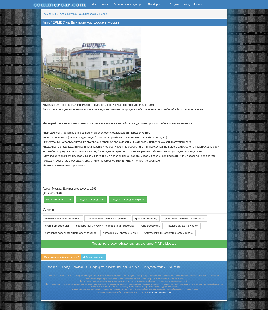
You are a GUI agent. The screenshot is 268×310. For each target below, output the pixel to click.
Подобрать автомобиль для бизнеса (114, 267)
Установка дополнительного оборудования (70, 232)
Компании (50, 13)
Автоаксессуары (150, 225)
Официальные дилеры (128, 4)
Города (65, 267)
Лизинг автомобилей (57, 225)
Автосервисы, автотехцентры (120, 232)
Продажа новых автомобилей (62, 218)
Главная (51, 267)
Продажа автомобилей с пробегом (107, 218)
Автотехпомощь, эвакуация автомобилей (168, 232)
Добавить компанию (93, 257)
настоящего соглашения (160, 292)
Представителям (154, 267)
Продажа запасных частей (182, 225)
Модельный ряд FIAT (58, 199)
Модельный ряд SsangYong (128, 199)
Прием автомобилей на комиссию (184, 218)
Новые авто (99, 4)
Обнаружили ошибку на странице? (61, 257)
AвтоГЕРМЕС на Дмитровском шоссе (83, 13)
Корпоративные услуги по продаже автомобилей (105, 225)
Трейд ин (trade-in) (146, 218)
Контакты (175, 267)
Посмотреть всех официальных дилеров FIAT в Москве (134, 243)
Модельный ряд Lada (91, 199)
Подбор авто (156, 4)
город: (193, 4)
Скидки (174, 4)
